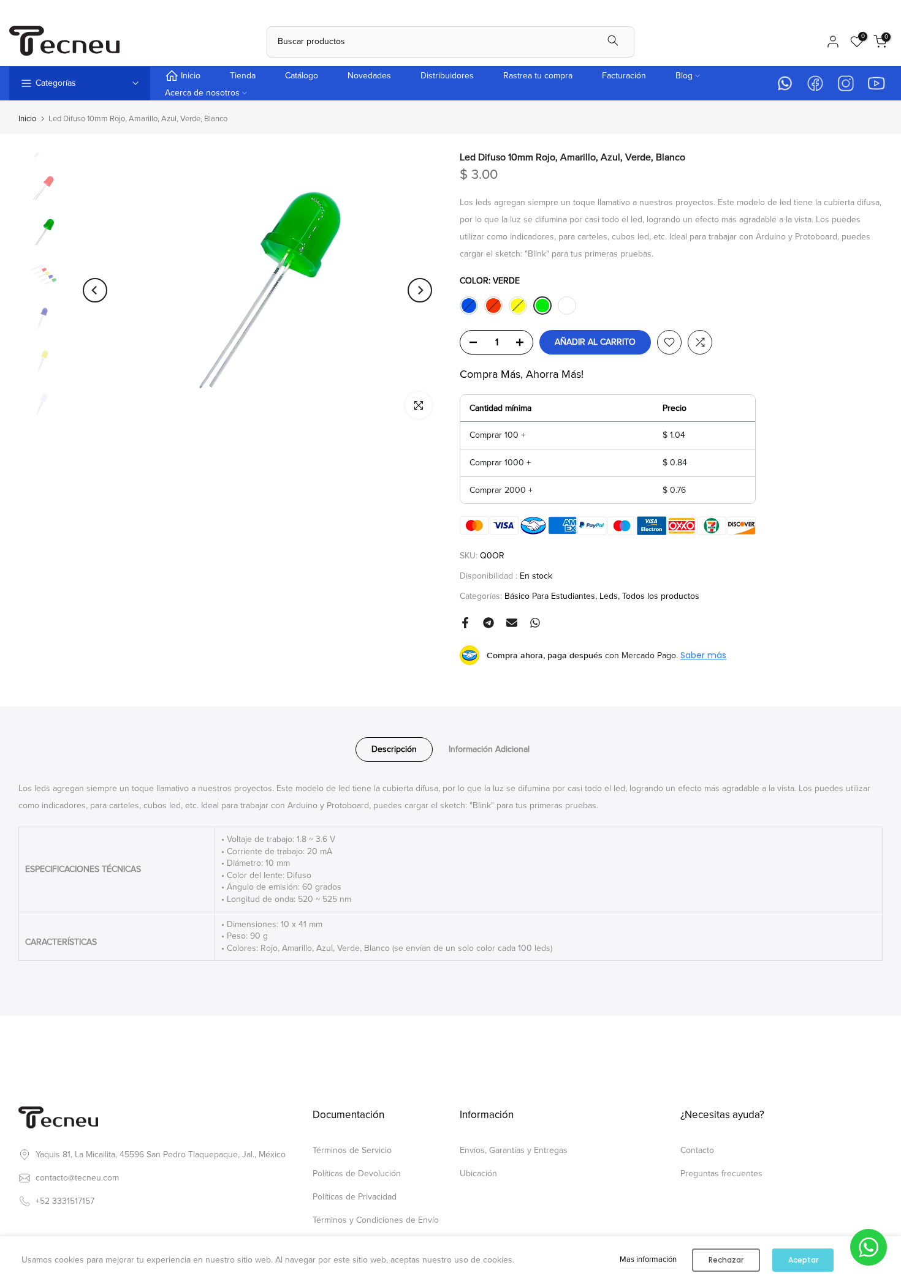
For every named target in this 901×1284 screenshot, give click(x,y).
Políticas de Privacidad (355, 1197)
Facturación (624, 75)
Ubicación (478, 1173)
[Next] (420, 290)
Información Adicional (489, 749)
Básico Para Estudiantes (549, 596)
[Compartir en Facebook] (465, 622)
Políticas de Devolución (357, 1173)
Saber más (703, 655)
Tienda (243, 75)
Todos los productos (660, 596)
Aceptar (803, 1260)
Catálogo (301, 75)
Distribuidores (447, 75)
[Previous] (95, 290)
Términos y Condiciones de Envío (376, 1220)
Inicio (190, 75)
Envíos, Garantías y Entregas (514, 1150)
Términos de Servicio (352, 1150)
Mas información (648, 1259)
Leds (608, 596)
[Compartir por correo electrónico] (511, 622)
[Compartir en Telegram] (488, 622)
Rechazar (726, 1260)
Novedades (369, 75)
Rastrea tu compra (537, 75)
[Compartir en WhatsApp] (535, 622)
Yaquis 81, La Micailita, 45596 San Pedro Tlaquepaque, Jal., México (161, 1154)
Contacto (697, 1150)
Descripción (394, 749)
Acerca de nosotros (202, 93)
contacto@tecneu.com (77, 1178)
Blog (684, 75)
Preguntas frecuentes (721, 1173)
